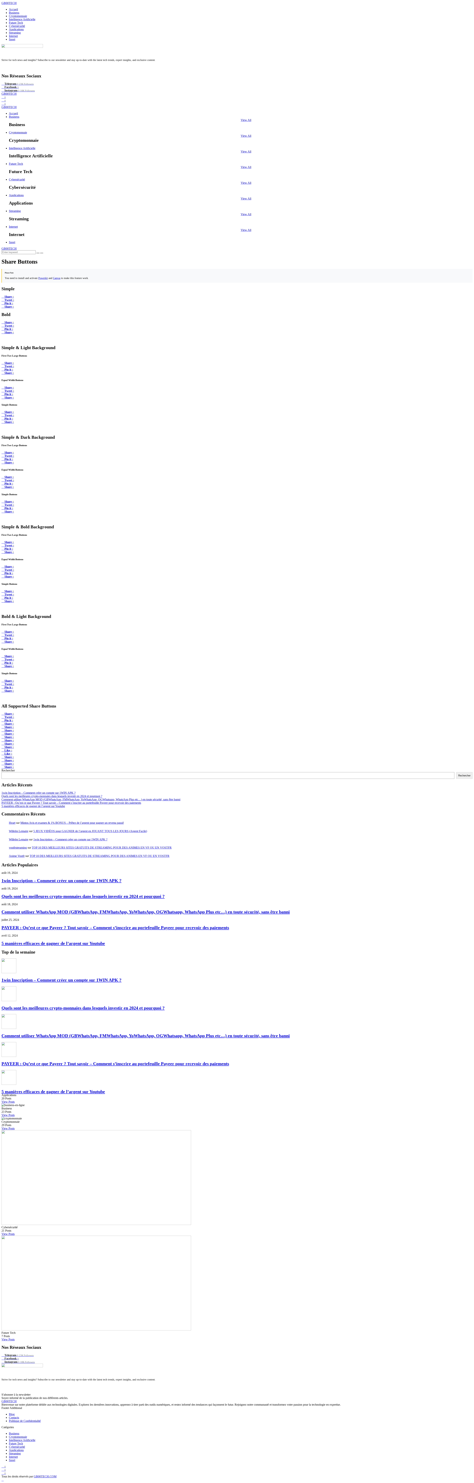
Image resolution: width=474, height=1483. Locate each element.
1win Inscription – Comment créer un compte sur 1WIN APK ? (38, 792)
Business (14, 12)
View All (246, 120)
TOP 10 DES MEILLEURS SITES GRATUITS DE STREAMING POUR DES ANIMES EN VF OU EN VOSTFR (102, 847)
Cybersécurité (17, 26)
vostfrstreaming (18, 847)
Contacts (14, 1417)
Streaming (15, 32)
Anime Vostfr (17, 855)
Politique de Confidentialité (25, 1420)
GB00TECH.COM (45, 1476)
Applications (16, 29)
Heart (12, 822)
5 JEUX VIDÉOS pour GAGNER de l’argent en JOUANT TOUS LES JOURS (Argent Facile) (90, 831)
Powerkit (43, 278)
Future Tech (16, 22)
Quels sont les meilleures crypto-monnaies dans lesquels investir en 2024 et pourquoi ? (51, 796)
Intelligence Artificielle (22, 19)
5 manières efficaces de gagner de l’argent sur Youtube (33, 806)
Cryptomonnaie (18, 16)
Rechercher (8, 770)
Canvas (56, 278)
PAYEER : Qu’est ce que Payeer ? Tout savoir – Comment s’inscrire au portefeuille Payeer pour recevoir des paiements (71, 802)
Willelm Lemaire (18, 831)
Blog (12, 1414)
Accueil (13, 9)
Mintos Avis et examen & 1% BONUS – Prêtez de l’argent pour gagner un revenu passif (72, 822)
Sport (12, 39)
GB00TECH (9, 3)
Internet (13, 36)
